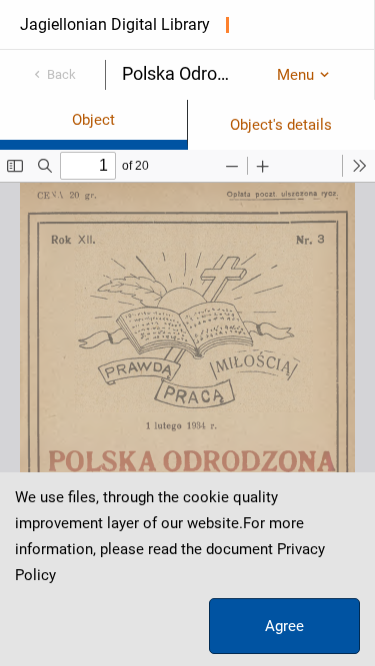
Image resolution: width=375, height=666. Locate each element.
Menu (295, 75)
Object (93, 120)
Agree (284, 626)
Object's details (281, 125)
